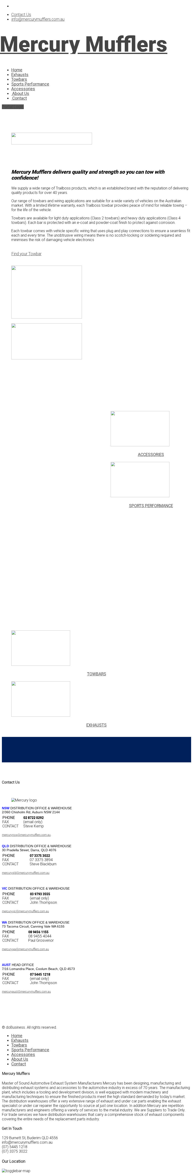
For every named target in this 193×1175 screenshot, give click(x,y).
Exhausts (19, 74)
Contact (19, 98)
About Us (20, 93)
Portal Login (13, 106)
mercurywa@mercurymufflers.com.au (25, 949)
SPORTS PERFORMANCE (151, 505)
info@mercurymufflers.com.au (37, 19)
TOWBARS (96, 674)
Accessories (23, 88)
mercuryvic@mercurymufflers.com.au (25, 911)
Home (16, 70)
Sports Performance (30, 84)
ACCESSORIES (151, 454)
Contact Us (21, 14)
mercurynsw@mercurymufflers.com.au (26, 835)
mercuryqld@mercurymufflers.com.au (25, 873)
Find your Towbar (26, 253)
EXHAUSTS (96, 725)
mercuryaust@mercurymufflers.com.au (26, 991)
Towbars (19, 79)
